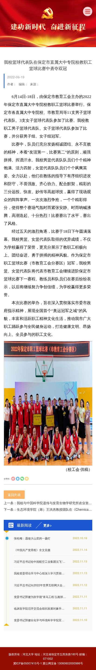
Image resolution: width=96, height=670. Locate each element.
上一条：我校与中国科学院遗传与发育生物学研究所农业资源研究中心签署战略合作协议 (48, 502)
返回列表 (14, 494)
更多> (47, 525)
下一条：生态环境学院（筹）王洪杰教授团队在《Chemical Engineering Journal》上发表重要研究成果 (48, 509)
